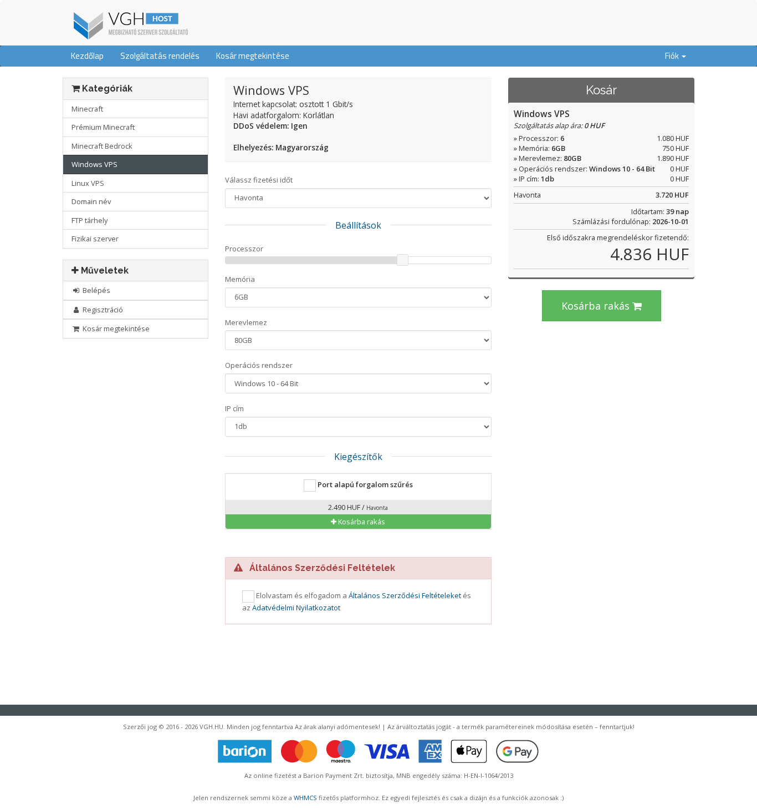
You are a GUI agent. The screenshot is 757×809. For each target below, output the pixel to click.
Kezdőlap (87, 55)
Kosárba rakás (596, 305)
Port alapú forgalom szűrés (364, 484)
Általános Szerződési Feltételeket (405, 595)
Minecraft (87, 109)
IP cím (234, 408)
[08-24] (129, 24)
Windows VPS (94, 164)
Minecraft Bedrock (101, 146)
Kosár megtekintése (252, 55)
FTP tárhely (89, 220)
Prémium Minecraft (103, 127)
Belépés (95, 290)
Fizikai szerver (95, 239)
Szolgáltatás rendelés (160, 55)
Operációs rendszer (259, 365)
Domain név (91, 201)
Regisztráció (102, 310)
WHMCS (305, 797)
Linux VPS (87, 183)
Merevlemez (246, 322)
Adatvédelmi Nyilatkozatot (296, 608)
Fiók (673, 55)
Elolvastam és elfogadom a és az (356, 601)
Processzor (244, 249)
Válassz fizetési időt (259, 180)
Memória (240, 279)
